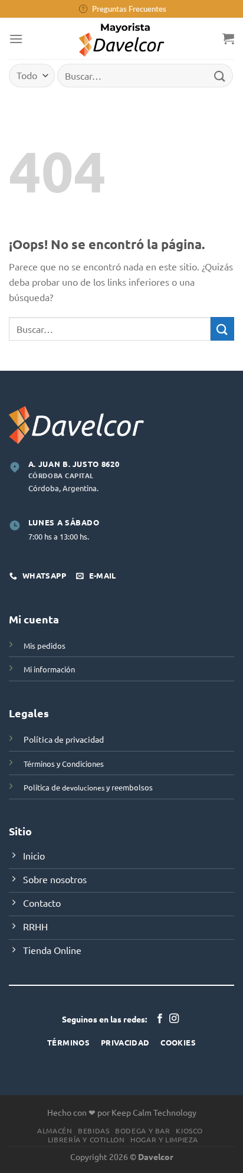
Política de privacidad (64, 739)
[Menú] (16, 38)
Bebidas (93, 1130)
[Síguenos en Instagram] (174, 1019)
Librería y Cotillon (86, 1139)
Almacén (54, 1130)
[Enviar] (220, 75)
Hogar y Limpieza (164, 1139)
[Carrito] (228, 38)
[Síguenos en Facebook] (160, 1019)
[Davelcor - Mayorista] (122, 38)
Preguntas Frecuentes (129, 9)
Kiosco (189, 1130)
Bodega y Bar (142, 1130)
